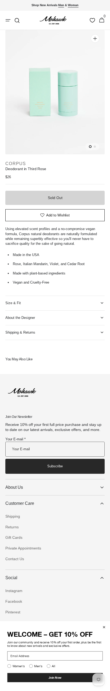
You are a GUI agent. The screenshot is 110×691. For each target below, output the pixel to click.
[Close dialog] (104, 627)
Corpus (15, 163)
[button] (102, 20)
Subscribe (55, 466)
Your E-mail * (15, 439)
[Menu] (8, 20)
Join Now (55, 677)
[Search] (17, 20)
